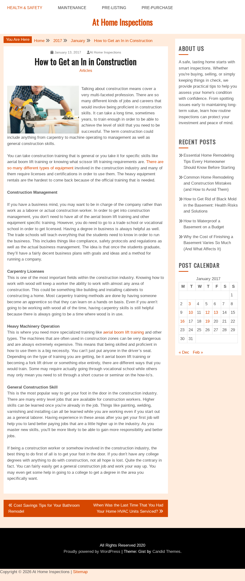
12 (207, 312)
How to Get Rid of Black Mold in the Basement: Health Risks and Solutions (211, 205)
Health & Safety (24, 8)
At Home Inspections (122, 22)
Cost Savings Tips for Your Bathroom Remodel (44, 508)
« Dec (184, 352)
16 (182, 321)
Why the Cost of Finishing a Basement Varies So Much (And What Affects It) (208, 243)
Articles (85, 71)
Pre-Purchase (157, 8)
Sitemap (80, 572)
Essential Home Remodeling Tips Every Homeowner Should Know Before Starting (209, 161)
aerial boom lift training (123, 332)
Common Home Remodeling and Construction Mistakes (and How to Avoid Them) (209, 183)
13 (216, 312)
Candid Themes (166, 551)
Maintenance (72, 8)
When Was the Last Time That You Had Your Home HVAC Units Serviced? (128, 508)
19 (207, 321)
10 (191, 312)
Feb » (198, 352)
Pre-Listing (114, 8)
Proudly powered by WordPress (92, 551)
